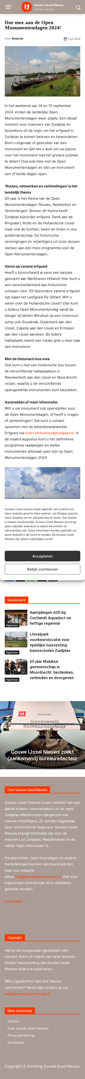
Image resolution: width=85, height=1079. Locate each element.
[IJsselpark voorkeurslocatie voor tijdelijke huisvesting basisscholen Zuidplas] (16, 639)
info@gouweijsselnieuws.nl (38, 876)
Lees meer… (15, 901)
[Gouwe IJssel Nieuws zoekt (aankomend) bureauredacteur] (42, 735)
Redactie (17, 38)
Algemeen (12, 625)
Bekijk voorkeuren (42, 569)
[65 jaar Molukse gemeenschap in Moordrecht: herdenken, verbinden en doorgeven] (16, 667)
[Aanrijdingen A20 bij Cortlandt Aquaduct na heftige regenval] (16, 618)
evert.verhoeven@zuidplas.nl (49, 433)
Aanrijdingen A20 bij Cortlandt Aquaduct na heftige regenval (50, 618)
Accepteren (42, 556)
